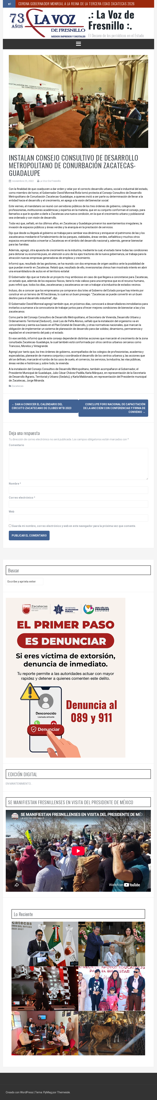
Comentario (16, 445)
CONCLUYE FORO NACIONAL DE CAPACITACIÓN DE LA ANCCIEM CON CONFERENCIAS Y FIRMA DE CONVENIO (114, 408)
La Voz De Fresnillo (50, 181)
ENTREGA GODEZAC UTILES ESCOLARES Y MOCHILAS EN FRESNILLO (108, 974)
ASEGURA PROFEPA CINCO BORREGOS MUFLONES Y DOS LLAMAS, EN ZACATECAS (108, 1019)
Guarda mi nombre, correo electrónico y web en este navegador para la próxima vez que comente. (74, 525)
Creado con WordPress (20, 1092)
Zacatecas (17, 386)
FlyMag (47, 1092)
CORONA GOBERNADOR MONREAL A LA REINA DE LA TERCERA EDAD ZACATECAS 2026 (76, 3)
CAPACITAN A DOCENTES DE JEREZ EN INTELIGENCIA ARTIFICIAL (39, 1019)
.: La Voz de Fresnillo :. (111, 19)
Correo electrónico (22, 497)
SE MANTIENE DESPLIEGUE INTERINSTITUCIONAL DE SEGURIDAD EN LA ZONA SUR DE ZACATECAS (45, 929)
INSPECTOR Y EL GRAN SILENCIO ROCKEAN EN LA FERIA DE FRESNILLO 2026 (46, 974)
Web (11, 511)
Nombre (15, 483)
